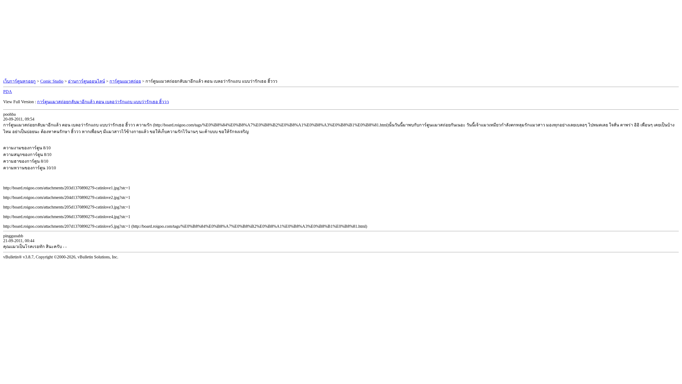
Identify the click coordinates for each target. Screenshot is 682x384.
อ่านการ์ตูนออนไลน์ (86, 81)
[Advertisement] (341, 39)
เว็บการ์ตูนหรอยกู (19, 81)
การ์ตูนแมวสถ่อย (125, 81)
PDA (7, 91)
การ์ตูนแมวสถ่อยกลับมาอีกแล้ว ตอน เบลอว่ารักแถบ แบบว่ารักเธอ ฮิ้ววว (103, 101)
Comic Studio (51, 81)
